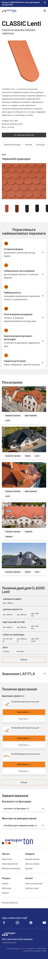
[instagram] (17, 924)
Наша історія (7, 859)
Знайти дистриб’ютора (33, 883)
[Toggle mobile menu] (44, 10)
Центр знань (6, 888)
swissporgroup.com (9, 942)
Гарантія (5, 883)
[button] (42, 252)
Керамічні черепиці (32, 859)
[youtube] (44, 924)
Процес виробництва (10, 864)
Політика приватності (10, 902)
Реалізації (29, 868)
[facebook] (4, 924)
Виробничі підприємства (11, 868)
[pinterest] (31, 924)
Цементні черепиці (32, 864)
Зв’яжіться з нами (31, 888)
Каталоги (5, 893)
